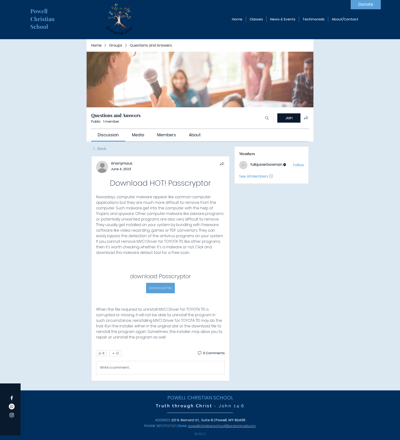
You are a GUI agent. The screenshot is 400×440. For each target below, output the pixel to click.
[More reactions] (115, 353)
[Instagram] (12, 415)
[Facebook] (12, 398)
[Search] (267, 118)
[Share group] (306, 118)
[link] (108, 135)
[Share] (222, 163)
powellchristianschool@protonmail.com (222, 425)
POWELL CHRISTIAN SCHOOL (200, 397)
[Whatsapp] (12, 406)
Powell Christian (43, 14)
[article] (160, 268)
